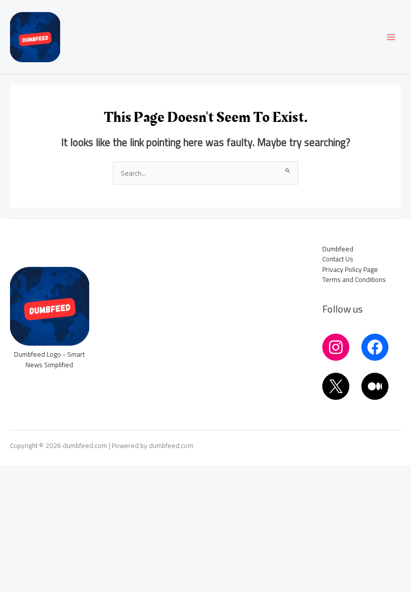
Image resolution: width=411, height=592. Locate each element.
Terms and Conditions (354, 279)
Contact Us (337, 258)
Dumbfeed (337, 248)
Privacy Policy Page (350, 269)
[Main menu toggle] (391, 37)
